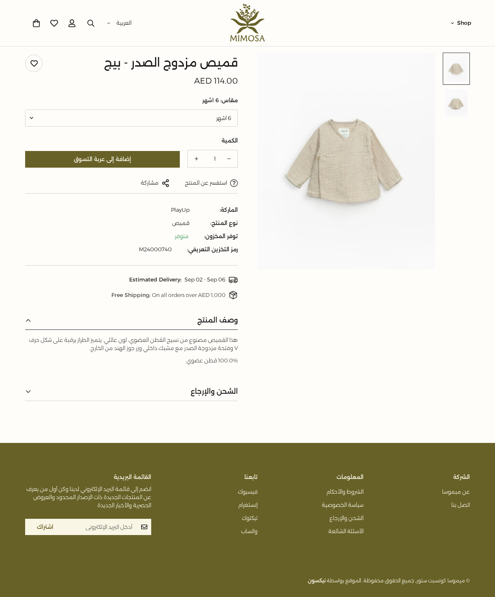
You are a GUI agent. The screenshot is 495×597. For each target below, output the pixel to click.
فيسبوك (248, 491)
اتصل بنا (460, 504)
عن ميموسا (456, 491)
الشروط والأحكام (345, 491)
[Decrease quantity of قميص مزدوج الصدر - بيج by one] (228, 158)
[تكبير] (273, 69)
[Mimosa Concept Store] (247, 23)
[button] (36, 23)
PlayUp (180, 209)
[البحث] (91, 23)
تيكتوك (250, 518)
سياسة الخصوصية (343, 504)
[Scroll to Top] (15, 555)
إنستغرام (248, 504)
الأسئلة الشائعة (346, 531)
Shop (464, 22)
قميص (180, 223)
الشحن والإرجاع (346, 518)
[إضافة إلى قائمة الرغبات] (34, 63)
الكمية (230, 140)
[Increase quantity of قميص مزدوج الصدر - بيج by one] (196, 158)
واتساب (249, 531)
